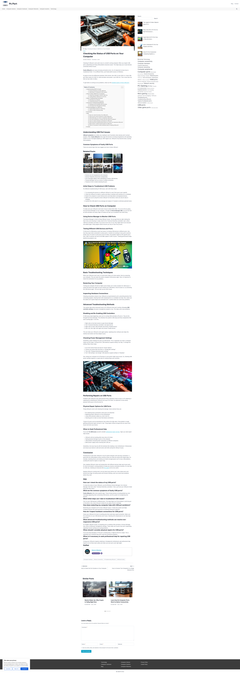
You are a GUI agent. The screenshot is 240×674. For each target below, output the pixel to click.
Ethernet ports (154, 75)
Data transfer (153, 72)
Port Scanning (140, 91)
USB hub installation (142, 102)
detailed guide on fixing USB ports (120, 82)
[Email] (101, 553)
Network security (149, 83)
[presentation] (94, 589)
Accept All (24, 668)
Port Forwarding (150, 89)
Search (139, 16)
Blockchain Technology (144, 59)
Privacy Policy (144, 662)
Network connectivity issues (152, 81)
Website (120, 644)
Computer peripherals (145, 69)
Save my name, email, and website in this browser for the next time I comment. (100, 647)
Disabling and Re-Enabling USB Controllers (98, 104)
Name (84, 644)
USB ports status (121, 559)
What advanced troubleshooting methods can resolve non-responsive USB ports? (106, 122)
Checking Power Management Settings (98, 105)
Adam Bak (88, 604)
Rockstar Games (151, 93)
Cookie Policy (144, 664)
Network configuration (142, 81)
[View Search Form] (237, 9)
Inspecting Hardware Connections (97, 101)
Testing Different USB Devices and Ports (98, 96)
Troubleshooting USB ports (110, 559)
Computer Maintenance (143, 65)
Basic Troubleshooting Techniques (95, 98)
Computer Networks (33, 9)
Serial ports (140, 95)
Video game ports (144, 107)
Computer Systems (44, 9)
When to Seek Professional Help (96, 110)
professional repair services (113, 431)
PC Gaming (142, 86)
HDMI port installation (145, 79)
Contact (236, 3)
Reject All (16, 668)
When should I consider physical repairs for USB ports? (100, 123)
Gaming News (155, 77)
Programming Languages (148, 91)
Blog (232, 3)
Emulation (148, 75)
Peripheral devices (142, 90)
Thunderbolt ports (142, 97)
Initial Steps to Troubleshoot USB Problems (98, 92)
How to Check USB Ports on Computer (95, 93)
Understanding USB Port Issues (94, 89)
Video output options (154, 107)
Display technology (141, 75)
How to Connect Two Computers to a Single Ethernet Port (123, 568)
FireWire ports (140, 77)
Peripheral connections (150, 88)
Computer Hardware (22, 9)
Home (3, 9)
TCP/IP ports (153, 95)
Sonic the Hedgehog (147, 95)
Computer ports (144, 72)
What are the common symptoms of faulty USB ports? (101, 116)
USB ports (141, 105)
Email (101, 644)
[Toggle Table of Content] (121, 87)
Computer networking (144, 67)
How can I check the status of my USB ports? (98, 114)
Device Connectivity (98, 559)
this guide (106, 467)
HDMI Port (140, 79)
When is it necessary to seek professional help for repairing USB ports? (104, 125)
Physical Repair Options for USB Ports (97, 108)
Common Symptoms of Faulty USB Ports (97, 90)
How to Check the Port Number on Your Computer (93, 567)
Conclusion (89, 111)
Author (88, 126)
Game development (147, 77)
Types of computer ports (145, 101)
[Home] (83, 48)
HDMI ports (154, 79)
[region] (16, 664)
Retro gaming (142, 94)
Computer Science (11, 9)
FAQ (88, 113)
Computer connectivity (145, 61)
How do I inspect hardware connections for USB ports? (101, 120)
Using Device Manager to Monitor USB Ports (99, 95)
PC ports (154, 86)
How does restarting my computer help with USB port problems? (103, 119)
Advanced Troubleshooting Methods (95, 102)
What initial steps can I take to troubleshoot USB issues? (101, 117)
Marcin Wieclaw (87, 59)
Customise (8, 668)
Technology (53, 9)
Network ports (140, 83)
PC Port (150, 86)
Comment (85, 627)
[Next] (131, 595)
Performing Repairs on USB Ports (94, 107)
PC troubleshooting (142, 88)
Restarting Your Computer (95, 99)
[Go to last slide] (85, 595)
